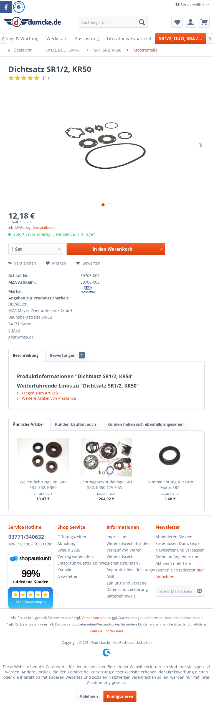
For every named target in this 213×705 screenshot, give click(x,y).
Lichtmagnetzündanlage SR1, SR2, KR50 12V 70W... (106, 484)
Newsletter (67, 576)
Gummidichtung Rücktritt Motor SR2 (170, 484)
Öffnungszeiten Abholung (71, 540)
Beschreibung (26, 355)
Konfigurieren (120, 696)
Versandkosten (93, 617)
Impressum (117, 536)
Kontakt (64, 569)
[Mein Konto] (190, 22)
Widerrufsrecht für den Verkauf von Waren (128, 547)
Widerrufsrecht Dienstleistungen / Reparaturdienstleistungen (129, 563)
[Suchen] (142, 22)
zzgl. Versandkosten (41, 227)
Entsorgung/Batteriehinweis (80, 563)
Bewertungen (66, 355)
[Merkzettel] (176, 22)
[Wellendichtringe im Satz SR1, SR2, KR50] (43, 457)
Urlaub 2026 (68, 550)
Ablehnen (89, 696)
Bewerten (91, 263)
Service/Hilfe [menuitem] (192, 4)
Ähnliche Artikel (28, 424)
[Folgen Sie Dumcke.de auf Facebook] (6, 7)
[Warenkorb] (204, 22)
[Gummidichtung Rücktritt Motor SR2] (169, 457)
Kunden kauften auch (75, 424)
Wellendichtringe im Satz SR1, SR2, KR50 (43, 484)
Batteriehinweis (121, 596)
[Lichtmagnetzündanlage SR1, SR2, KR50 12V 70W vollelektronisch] (106, 457)
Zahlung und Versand (126, 583)
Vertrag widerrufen (75, 556)
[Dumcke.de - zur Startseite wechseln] (32, 23)
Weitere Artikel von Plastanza (48, 398)
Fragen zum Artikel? (40, 393)
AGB (110, 576)
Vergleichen (24, 263)
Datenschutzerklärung (127, 589)
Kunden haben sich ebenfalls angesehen (145, 424)
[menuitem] (113, 25)
